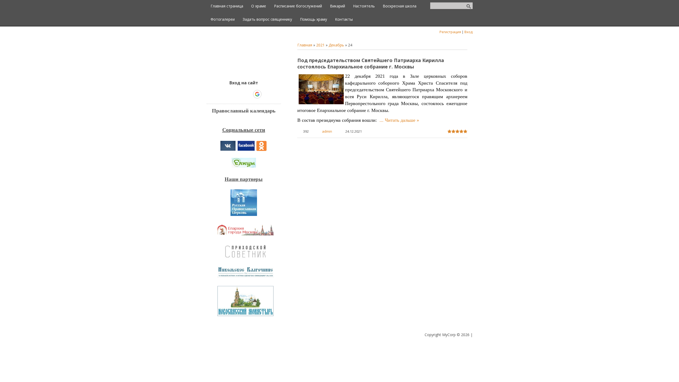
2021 (320, 44)
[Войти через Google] (257, 94)
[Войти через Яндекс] (248, 94)
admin (327, 131)
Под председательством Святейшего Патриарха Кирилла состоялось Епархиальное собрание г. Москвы (370, 63)
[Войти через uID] (221, 94)
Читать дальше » (402, 120)
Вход (468, 31)
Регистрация (450, 31)
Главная (304, 44)
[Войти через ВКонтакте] (230, 94)
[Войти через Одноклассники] (267, 94)
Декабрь (336, 44)
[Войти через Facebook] (239, 94)
